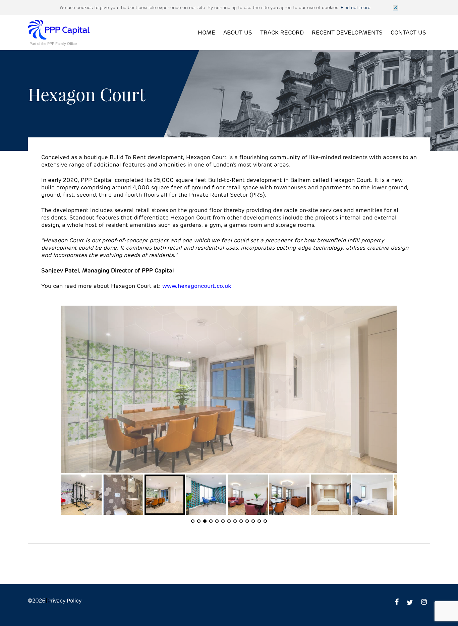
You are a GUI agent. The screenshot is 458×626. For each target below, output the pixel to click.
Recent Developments (347, 33)
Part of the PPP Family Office (53, 44)
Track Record (282, 33)
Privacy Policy (64, 601)
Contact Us (408, 33)
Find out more (355, 7)
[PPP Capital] (59, 23)
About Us (237, 33)
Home (206, 33)
